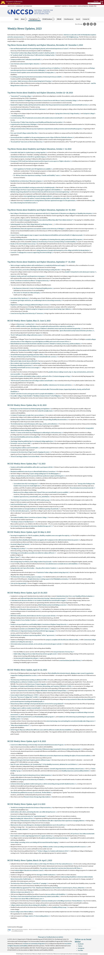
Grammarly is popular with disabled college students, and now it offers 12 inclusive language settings (40, 376)
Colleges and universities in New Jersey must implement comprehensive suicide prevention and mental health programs (46, 129)
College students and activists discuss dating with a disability (28, 905)
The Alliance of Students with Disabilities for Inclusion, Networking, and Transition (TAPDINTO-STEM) (41, 686)
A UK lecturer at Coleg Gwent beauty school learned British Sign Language (32, 631)
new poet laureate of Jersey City (63, 651)
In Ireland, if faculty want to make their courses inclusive (27, 415)
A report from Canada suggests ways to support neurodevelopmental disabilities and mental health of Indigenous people (46, 235)
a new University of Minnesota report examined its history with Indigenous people (56, 749)
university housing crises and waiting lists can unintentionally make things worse (70, 721)
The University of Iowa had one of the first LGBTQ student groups (30, 500)
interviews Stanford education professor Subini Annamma (31, 775)
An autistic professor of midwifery (49, 68)
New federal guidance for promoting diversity (24, 239)
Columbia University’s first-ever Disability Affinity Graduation (74, 596)
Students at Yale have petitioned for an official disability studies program (32, 716)
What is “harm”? (15, 557)
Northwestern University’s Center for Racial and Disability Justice (33, 288)
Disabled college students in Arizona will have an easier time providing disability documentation (39, 419)
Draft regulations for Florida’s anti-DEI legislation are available (32, 169)
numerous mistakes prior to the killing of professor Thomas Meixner (61, 901)
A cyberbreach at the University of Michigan (24, 124)
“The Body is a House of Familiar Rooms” (22, 522)
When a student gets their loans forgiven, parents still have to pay (30, 760)
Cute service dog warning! (18, 583)
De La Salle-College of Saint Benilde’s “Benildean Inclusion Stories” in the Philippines (36, 396)
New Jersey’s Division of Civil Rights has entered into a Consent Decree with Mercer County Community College (44, 100)
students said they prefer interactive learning (53, 838)
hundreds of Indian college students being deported (52, 572)
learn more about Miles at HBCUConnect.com (28, 898)
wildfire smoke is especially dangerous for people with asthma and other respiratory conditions (44, 326)
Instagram (81, 948)
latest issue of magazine (36, 684)
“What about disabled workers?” (20, 725)
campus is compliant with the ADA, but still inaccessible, (62, 639)
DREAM (59, 19)
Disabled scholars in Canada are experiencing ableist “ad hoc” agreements (32, 635)
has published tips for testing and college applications (32, 441)
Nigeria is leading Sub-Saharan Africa (21, 818)
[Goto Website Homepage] (30, 12)
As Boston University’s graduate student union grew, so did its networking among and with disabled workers (43, 784)
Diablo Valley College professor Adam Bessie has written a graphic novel (35, 654)
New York (31, 324)
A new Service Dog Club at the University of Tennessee (27, 313)
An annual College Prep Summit (20, 544)
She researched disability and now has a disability (25, 437)
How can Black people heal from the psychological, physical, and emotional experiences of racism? (39, 48)
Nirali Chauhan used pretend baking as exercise (52, 605)
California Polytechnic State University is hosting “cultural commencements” (43, 598)
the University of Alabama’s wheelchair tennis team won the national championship (55, 328)
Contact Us (86, 19)
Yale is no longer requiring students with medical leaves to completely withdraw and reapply (38, 265)
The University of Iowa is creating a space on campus (26, 577)
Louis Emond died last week (19, 504)
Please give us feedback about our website (50, 937)
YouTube (80, 950)
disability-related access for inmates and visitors (57, 385)
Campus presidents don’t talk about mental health (25, 59)
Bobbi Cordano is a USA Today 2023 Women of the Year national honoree (50, 864)
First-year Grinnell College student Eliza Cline (24, 133)
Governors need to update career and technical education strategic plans (32, 72)
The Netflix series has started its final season (28, 109)
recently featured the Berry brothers (76, 330)
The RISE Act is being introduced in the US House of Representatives (31, 807)
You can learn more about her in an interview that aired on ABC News (60, 868)
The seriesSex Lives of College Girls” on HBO (24, 697)
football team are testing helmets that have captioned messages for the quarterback (49, 200)
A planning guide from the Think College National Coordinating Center (31, 224)
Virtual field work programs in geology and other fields (27, 354)
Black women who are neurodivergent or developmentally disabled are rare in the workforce (38, 825)
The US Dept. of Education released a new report (25, 609)
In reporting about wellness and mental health (24, 447)
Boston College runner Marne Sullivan (22, 911)
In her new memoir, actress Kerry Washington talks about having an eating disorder (35, 269)
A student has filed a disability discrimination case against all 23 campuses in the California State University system (44, 540)
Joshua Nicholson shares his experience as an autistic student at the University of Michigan (37, 228)
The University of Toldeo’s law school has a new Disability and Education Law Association (36, 122)
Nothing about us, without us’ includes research (25, 682)
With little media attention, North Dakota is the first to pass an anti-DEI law (33, 615)
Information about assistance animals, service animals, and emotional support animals (36, 644)
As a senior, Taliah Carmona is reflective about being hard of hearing (31, 81)
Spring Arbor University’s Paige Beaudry (67, 113)
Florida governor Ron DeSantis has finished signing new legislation (30, 408)
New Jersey (20, 324)
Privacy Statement (83, 953)
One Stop (96, 1)
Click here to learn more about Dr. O (21, 892)
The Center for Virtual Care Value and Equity (27, 292)
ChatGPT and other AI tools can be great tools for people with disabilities (32, 393)
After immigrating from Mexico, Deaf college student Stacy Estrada (31, 561)
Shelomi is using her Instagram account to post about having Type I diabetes (48, 309)
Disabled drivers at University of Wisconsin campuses (26, 181)
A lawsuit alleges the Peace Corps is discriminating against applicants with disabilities (36, 189)
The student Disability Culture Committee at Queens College (29, 517)
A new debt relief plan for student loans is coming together (28, 152)
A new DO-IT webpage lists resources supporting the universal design (31, 252)
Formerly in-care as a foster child (20, 443)
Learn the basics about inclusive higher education (25, 64)
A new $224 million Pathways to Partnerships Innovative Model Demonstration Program (37, 745)
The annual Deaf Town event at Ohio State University (26, 142)
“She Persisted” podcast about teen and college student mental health (32, 380)
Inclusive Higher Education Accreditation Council (28, 870)
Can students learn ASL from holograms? (26, 483)
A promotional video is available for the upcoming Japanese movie (41, 137)
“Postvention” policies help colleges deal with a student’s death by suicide (32, 53)
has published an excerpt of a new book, (31, 792)
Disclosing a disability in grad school (21, 365)
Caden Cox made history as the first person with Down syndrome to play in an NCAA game (37, 476)
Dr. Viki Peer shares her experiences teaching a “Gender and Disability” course (37, 175)
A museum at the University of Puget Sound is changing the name (30, 452)
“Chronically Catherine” (21, 829)
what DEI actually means (45, 411)
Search (78, 19)
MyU (101, 1)
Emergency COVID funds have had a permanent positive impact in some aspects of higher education (40, 161)
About (23, 19)
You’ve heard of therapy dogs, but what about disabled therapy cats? (31, 526)
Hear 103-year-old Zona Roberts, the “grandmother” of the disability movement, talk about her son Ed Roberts (44, 764)
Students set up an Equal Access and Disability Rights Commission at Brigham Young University (38, 624)
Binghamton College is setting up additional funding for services (30, 304)
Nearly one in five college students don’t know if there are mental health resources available (41, 492)
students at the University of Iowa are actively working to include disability (53, 241)
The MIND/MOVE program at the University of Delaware (27, 779)
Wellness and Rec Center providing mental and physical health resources (64, 846)
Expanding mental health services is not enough (25, 367)
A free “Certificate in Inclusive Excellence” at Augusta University (30, 280)
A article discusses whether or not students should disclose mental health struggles (38, 600)
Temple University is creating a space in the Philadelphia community (48, 579)
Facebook (80, 944)
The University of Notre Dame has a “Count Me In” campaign (29, 883)
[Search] (102, 3)
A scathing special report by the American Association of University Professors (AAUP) (36, 77)
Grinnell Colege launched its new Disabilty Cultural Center (67, 768)
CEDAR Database (47, 19)
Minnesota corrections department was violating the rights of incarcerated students (65, 755)
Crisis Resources (68, 19)
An (24, 350)
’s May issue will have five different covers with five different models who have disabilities (41, 729)
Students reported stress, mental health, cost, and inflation (31, 496)
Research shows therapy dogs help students (37, 797)
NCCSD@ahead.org (72, 37)
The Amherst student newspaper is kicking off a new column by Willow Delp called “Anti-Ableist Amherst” (42, 220)
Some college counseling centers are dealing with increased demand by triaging (34, 842)
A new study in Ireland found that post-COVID (24, 695)
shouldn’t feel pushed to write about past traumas (79, 272)
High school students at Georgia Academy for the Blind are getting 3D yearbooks (35, 508)
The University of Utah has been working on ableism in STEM (28, 680)
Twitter (80, 946)
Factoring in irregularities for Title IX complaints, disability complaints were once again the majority (40, 535)
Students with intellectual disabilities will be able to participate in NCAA (31, 467)
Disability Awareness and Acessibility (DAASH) (75, 771)
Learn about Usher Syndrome (19, 298)
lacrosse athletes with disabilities (55, 894)
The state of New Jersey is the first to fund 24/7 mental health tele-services (33, 356)
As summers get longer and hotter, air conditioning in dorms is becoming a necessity (36, 300)
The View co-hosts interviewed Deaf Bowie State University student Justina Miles (35, 896)
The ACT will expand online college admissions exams (26, 335)
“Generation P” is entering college (21, 96)
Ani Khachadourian (17, 115)
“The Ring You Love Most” (18, 548)
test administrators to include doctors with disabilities (62, 563)
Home (16, 19)
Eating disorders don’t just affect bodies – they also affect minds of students (33, 568)
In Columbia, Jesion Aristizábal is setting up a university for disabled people (33, 187)
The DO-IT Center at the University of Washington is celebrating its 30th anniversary (36, 432)
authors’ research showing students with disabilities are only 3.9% (49, 198)
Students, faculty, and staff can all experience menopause (28, 276)
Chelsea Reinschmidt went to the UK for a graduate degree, (28, 157)
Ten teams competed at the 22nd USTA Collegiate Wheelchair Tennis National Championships (38, 690)
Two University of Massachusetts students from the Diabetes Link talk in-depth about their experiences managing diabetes (47, 820)
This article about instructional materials (81, 488)
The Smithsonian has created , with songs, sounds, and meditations (34, 424)
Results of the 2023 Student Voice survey (23, 244)
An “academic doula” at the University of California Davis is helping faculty (32, 55)
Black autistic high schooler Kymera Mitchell (24, 361)
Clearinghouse (33, 19)
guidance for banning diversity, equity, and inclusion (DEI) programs (62, 239)
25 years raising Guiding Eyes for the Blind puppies (44, 473)
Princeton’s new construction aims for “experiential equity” (28, 816)
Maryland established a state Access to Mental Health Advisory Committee (33, 471)
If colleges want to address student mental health (25, 708)
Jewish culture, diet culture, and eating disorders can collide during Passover (33, 812)
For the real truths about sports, (20, 511)
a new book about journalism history (69, 660)
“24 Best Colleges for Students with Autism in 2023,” (53, 851)
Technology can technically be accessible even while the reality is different (32, 553)
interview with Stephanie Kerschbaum (26, 658)
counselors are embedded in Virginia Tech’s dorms (33, 628)
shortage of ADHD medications (46, 874)
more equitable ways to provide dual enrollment (38, 196)
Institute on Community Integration (34, 943)
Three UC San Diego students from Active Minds (25, 456)
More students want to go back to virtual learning (25, 363)
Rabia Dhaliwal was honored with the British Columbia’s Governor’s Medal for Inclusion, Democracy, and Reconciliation (45, 343)
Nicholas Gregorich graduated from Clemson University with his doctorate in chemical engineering (40, 192)
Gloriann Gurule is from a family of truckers (23, 620)
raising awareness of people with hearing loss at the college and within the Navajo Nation (62, 250)
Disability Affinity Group (59, 907)
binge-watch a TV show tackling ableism (37, 916)
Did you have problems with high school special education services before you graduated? (37, 703)
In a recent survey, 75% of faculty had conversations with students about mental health (36, 118)
